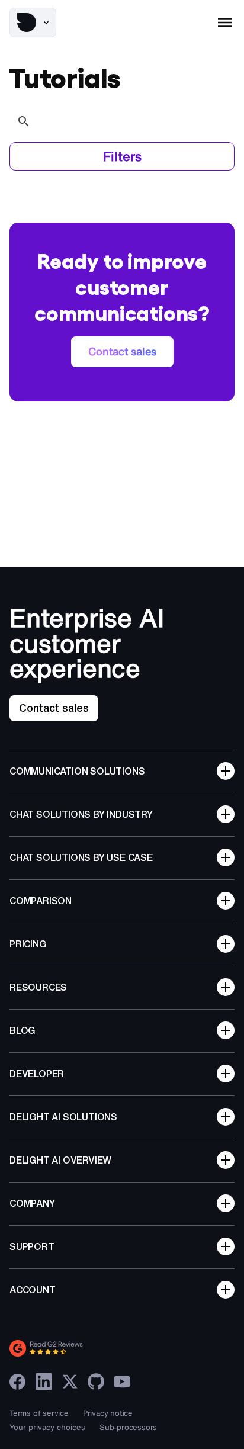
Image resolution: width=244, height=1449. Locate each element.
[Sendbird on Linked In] (44, 1381)
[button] (32, 22)
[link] (122, 351)
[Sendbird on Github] (96, 1381)
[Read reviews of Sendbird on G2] (98, 1348)
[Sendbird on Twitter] (70, 1381)
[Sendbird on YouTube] (122, 1381)
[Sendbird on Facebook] (17, 1381)
